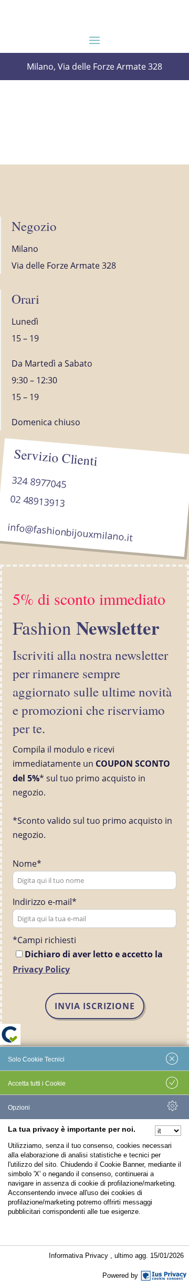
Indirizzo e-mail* (45, 902)
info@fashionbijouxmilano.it (70, 532)
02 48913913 (37, 501)
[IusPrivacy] (163, 1275)
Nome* (27, 863)
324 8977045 (39, 482)
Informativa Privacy (79, 1255)
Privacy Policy (41, 969)
